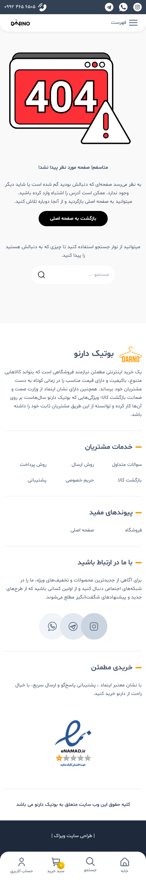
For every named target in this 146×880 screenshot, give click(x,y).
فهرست (118, 22)
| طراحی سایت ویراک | (73, 835)
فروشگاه (133, 530)
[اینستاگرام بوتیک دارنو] (137, 7)
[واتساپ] (123, 7)
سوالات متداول (127, 464)
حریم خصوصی (80, 480)
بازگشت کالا (130, 480)
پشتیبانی (37, 480)
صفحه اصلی (82, 530)
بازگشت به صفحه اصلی (73, 218)
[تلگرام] (109, 7)
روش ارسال (83, 464)
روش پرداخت (33, 464)
